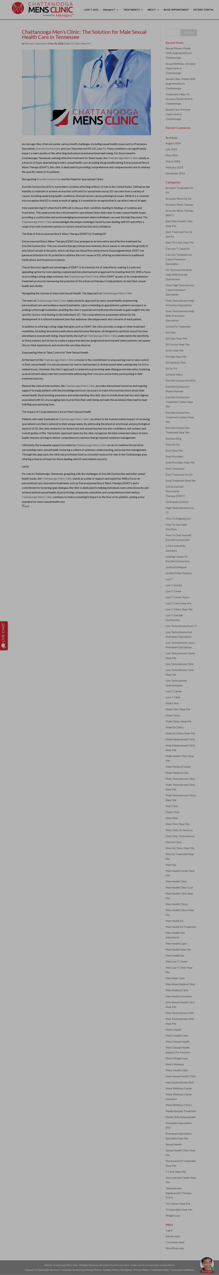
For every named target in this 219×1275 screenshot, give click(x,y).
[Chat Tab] (109, 637)
